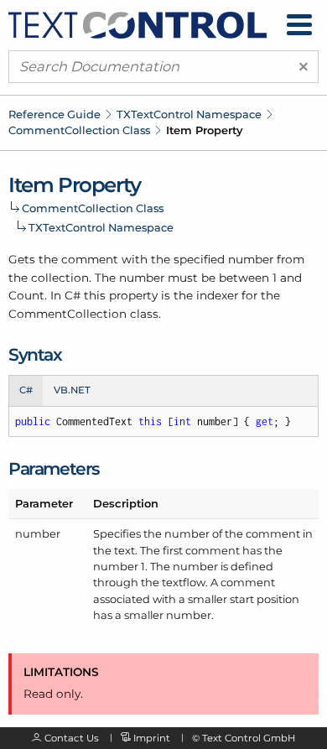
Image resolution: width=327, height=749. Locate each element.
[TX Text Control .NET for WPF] (137, 23)
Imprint (151, 738)
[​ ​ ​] (299, 24)
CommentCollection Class (79, 130)
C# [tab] (26, 390)
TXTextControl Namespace (189, 114)
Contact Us (71, 738)
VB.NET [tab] (72, 390)
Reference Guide (54, 114)
